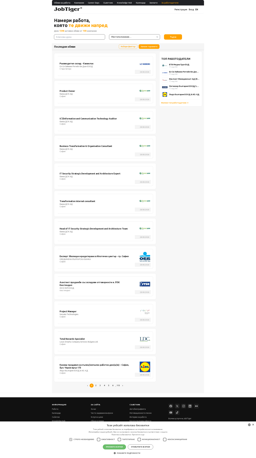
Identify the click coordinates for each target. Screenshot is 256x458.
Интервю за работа (138, 417)
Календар (140, 3)
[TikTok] (177, 412)
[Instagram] (183, 406)
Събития (56, 417)
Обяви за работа (62, 3)
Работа (55, 409)
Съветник (108, 3)
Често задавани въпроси (102, 413)
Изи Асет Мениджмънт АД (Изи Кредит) (184, 79)
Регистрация (181, 9)
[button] (128, 453)
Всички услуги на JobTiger (179, 418)
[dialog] (128, 439)
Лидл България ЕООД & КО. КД (184, 94)
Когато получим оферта (140, 421)
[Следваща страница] (123, 386)
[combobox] (249, 424)
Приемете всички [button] (114, 447)
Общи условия (97, 421)
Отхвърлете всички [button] (140, 447)
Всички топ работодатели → (175, 103)
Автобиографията (138, 409)
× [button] (253, 425)
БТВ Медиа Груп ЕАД (179, 65)
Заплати (153, 3)
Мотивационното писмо (141, 413)
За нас (93, 409)
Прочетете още (138, 434)
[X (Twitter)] (177, 406)
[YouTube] (170, 412)
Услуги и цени (97, 417)
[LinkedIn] (190, 406)
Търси (173, 37)
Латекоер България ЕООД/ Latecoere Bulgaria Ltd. (184, 86)
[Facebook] (170, 406)
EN (196, 9)
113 (118, 385)
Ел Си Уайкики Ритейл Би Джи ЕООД (184, 72)
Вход (191, 9)
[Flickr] (196, 406)
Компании (79, 3)
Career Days (93, 3)
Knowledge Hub (124, 3)
